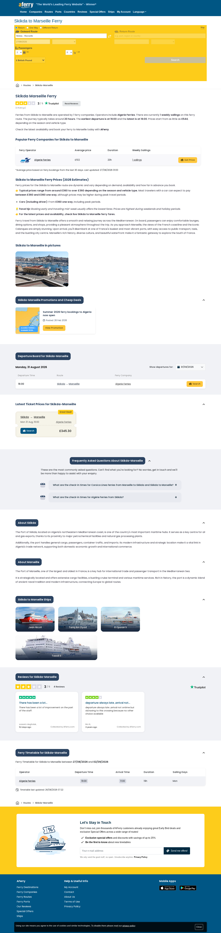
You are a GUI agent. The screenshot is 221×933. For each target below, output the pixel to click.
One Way (33, 27)
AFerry (21, 881)
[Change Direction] (109, 36)
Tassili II (56, 655)
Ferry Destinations (27, 887)
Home (23, 12)
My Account (123, 12)
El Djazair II (120, 627)
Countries (69, 12)
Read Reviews (71, 103)
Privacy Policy (140, 857)
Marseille (74, 384)
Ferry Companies (27, 892)
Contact (69, 892)
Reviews (82, 12)
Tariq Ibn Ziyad (78, 627)
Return (21, 27)
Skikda (61, 384)
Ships (111, 12)
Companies (35, 12)
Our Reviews (24, 906)
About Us (69, 897)
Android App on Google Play (188, 887)
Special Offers (98, 12)
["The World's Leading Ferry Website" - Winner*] (26, 5)
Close (199, 927)
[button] (139, 12)
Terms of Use (72, 901)
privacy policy (129, 925)
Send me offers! (179, 850)
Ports (58, 12)
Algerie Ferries (42, 159)
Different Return (50, 27)
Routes (49, 12)
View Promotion (54, 327)
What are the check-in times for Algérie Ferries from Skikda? (88, 497)
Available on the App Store (167, 887)
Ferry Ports (23, 901)
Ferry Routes (24, 897)
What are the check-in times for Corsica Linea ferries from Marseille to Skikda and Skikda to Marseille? (113, 485)
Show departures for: (161, 366)
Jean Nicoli (35, 627)
